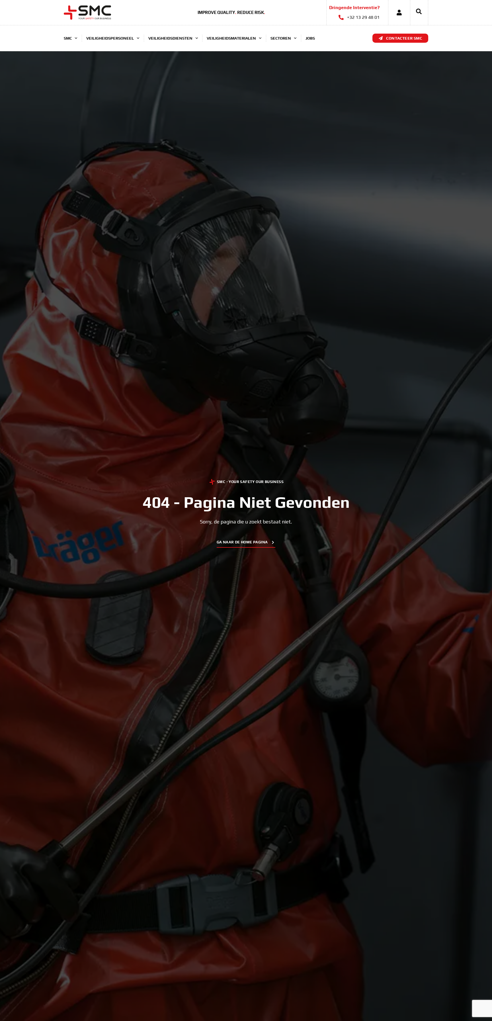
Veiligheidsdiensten (170, 38)
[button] (416, 12)
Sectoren (280, 38)
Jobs (310, 38)
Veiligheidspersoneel (110, 38)
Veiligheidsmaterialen (231, 38)
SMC (68, 38)
